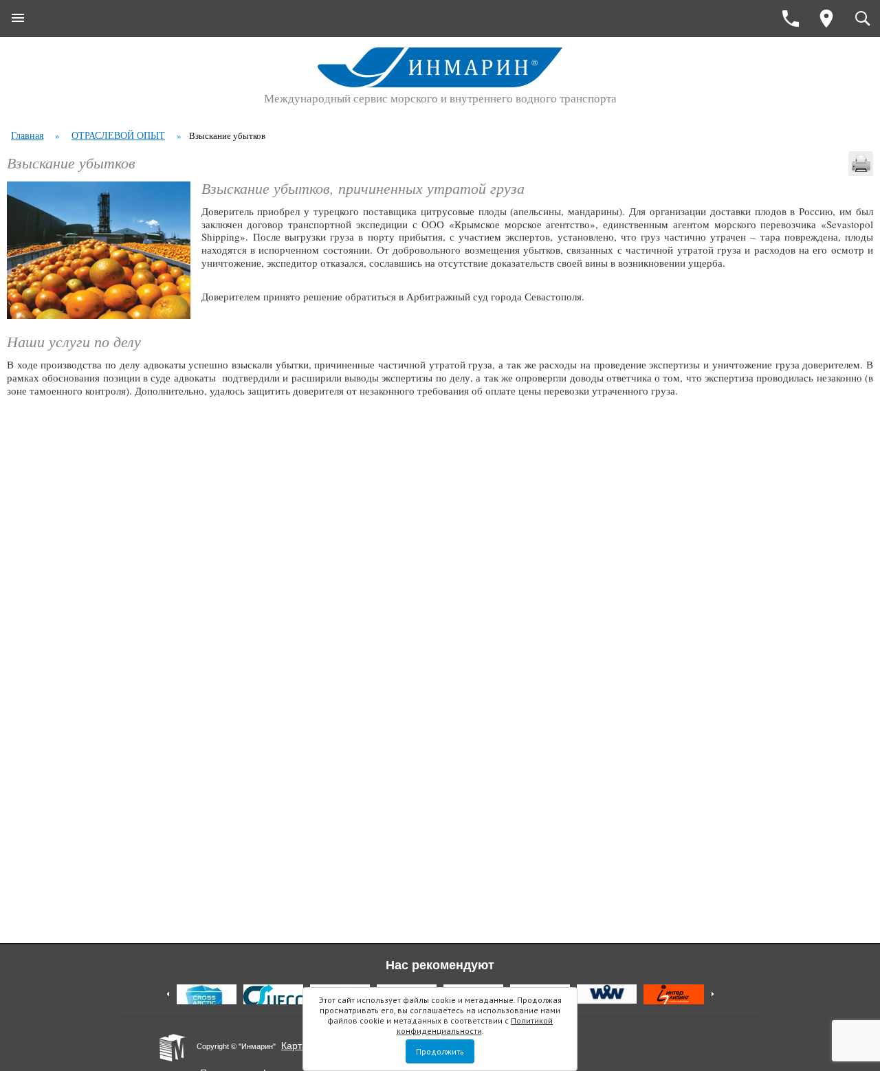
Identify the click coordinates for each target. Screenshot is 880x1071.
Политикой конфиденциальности (475, 1025)
